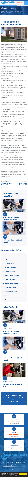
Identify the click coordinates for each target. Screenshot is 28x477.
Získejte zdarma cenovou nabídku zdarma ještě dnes (14, 398)
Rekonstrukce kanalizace (12, 275)
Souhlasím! (23, 473)
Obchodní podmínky (8, 465)
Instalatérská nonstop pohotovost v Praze (11, 219)
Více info (25, 475)
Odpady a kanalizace (10, 267)
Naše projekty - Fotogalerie (12, 291)
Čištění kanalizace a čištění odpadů (12, 241)
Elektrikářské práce (10, 287)
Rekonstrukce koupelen (11, 283)
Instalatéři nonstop (10, 255)
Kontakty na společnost (11, 299)
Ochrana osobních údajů (19, 465)
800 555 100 (19, 3)
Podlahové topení (10, 271)
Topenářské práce (10, 259)
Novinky (7, 295)
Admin (5, 328)
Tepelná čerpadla (10, 279)
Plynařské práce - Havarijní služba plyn (12, 386)
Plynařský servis (9, 263)
